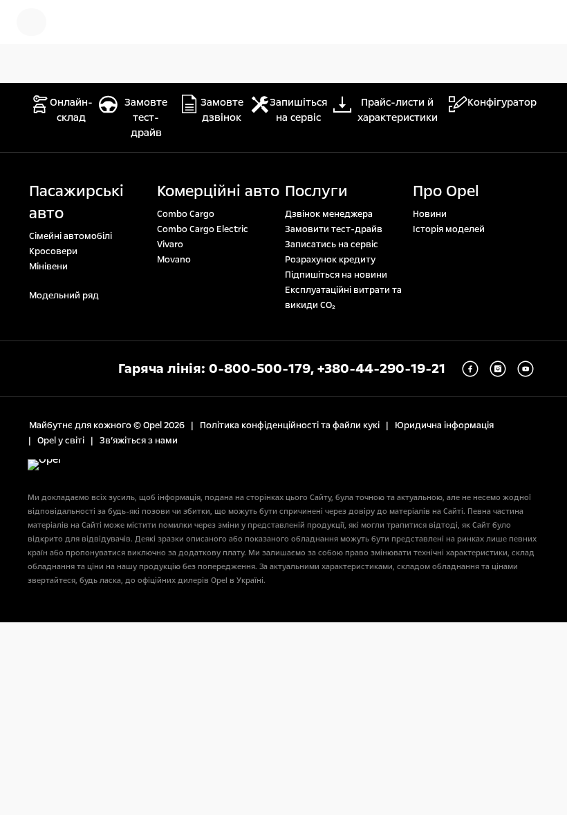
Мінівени (48, 266)
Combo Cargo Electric (202, 229)
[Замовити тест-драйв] (495, 22)
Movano (174, 259)
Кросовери (53, 251)
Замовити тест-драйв (333, 229)
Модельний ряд (64, 295)
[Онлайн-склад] (79, 22)
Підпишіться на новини (336, 275)
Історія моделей (449, 229)
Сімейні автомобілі (70, 236)
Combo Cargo (185, 214)
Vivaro (170, 244)
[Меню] (31, 22)
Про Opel (446, 191)
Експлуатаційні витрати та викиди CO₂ (343, 297)
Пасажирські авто (76, 202)
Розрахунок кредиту (330, 259)
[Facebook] (470, 369)
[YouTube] (525, 369)
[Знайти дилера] (539, 22)
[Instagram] (498, 369)
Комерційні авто (218, 191)
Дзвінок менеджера (329, 214)
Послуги (316, 191)
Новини (430, 214)
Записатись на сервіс (331, 244)
